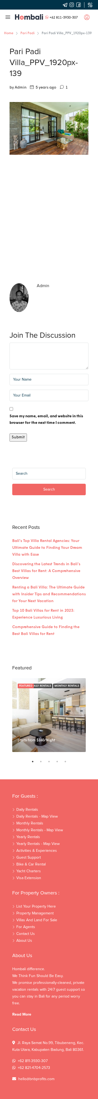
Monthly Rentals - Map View (39, 830)
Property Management (35, 913)
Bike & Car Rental (31, 864)
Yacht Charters (28, 871)
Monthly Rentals (66, 685)
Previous (15, 715)
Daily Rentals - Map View (37, 816)
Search (49, 489)
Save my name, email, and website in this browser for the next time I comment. (46, 419)
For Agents (25, 927)
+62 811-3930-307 (64, 17)
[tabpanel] (49, 715)
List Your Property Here (36, 906)
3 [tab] (51, 761)
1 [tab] (35, 761)
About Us (24, 941)
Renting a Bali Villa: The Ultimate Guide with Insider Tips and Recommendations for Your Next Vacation (49, 594)
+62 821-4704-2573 (34, 1068)
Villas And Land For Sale (36, 920)
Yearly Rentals (28, 837)
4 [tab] (60, 761)
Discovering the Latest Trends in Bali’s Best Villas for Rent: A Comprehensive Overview (46, 571)
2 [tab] (43, 761)
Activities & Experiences (36, 851)
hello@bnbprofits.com (36, 1079)
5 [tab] (68, 761)
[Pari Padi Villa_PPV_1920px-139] (49, 128)
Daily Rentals (41, 685)
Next (83, 715)
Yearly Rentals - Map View (38, 844)
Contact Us (25, 934)
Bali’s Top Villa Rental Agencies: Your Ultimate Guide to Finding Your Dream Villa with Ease (47, 548)
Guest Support (28, 857)
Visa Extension (28, 878)
